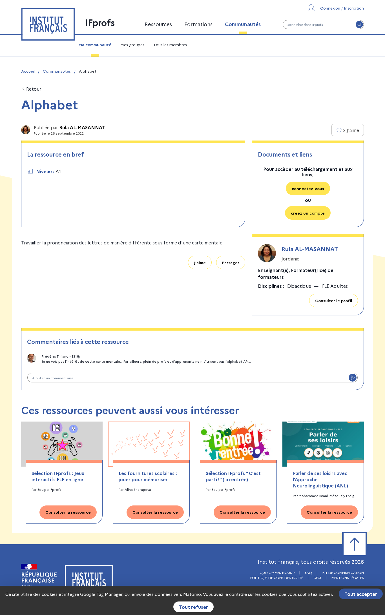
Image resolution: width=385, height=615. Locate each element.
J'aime (200, 262)
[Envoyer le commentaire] (353, 378)
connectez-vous (308, 188)
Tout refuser (193, 607)
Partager (230, 262)
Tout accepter (360, 594)
